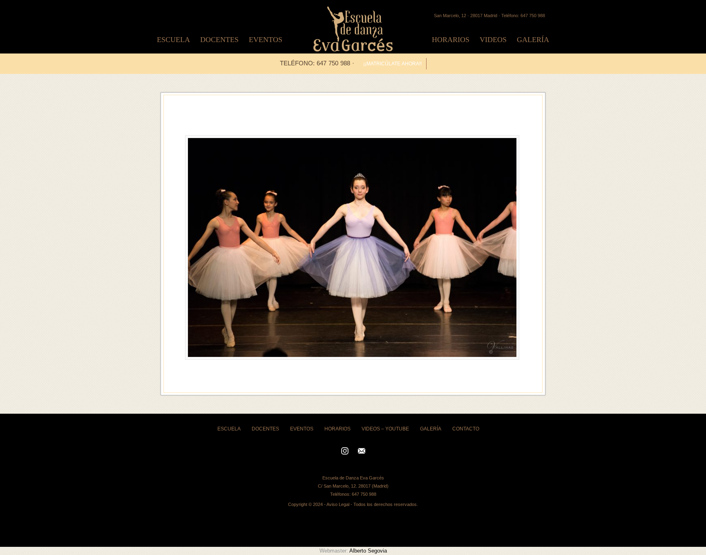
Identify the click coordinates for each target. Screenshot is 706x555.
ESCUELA (173, 40)
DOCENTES (219, 40)
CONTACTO (465, 429)
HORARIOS (450, 40)
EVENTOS (265, 40)
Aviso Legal (337, 504)
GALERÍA (533, 40)
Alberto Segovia (368, 551)
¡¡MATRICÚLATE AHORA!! (392, 64)
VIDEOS (493, 40)
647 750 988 (364, 494)
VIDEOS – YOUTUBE (385, 429)
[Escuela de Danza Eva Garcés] (353, 49)
